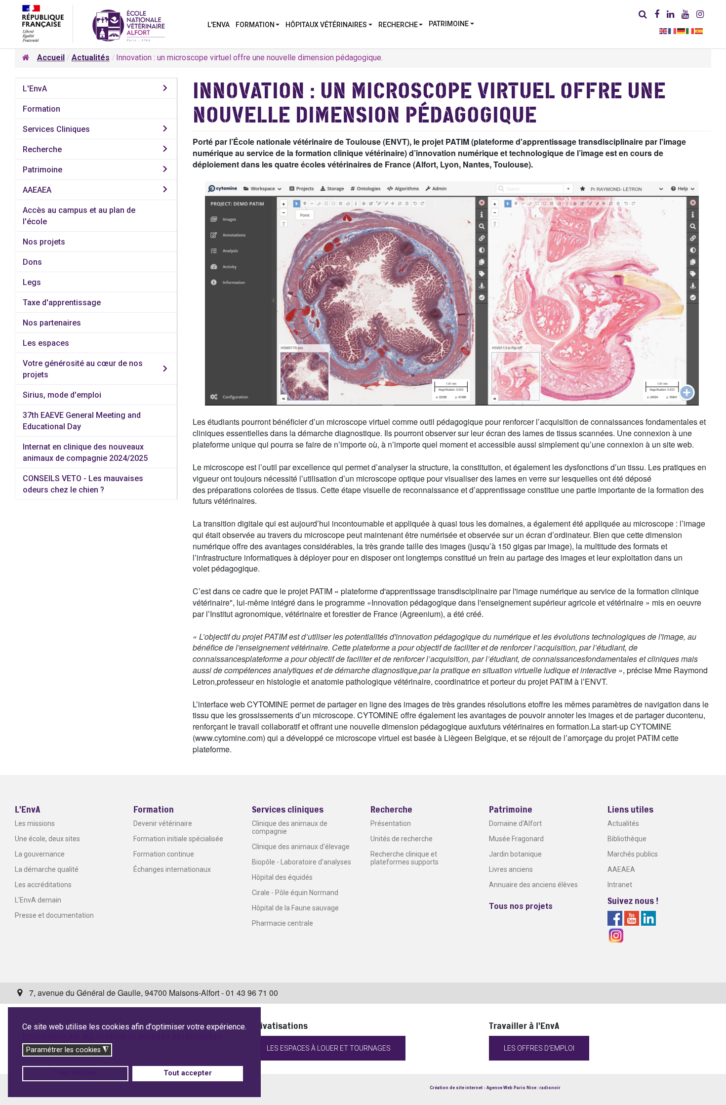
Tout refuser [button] (75, 1073)
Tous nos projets (521, 906)
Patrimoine (42, 169)
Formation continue (163, 854)
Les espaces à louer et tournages (329, 1048)
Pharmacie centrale (282, 923)
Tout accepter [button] (187, 1073)
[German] (681, 30)
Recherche (42, 149)
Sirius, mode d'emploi (62, 395)
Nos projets (44, 241)
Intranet (619, 885)
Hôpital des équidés (282, 877)
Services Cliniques (56, 129)
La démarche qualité (47, 869)
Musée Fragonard (516, 839)
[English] (663, 30)
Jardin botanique (515, 854)
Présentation (390, 823)
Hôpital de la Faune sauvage (295, 908)
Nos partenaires (52, 322)
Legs (32, 282)
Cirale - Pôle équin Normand (295, 893)
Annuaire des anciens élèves (533, 885)
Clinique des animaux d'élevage (301, 847)
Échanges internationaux (172, 869)
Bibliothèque (626, 839)
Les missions (35, 823)
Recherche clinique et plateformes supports (404, 858)
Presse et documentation (54, 915)
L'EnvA (35, 88)
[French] (672, 30)
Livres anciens (511, 869)
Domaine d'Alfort (515, 823)
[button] (258, 23)
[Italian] (690, 30)
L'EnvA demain (38, 900)
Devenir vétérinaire (162, 823)
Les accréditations (43, 885)
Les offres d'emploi (539, 1048)
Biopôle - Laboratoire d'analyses (301, 862)
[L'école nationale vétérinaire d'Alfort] (128, 25)
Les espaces (46, 343)
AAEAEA (37, 190)
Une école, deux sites (47, 839)
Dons (32, 262)
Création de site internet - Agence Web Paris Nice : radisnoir (495, 1087)
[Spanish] (699, 30)
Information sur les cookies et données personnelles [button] (122, 1036)
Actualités (623, 823)
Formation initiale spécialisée (178, 839)
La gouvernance (40, 854)
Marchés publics (632, 854)
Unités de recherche (401, 839)
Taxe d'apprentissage (62, 302)
